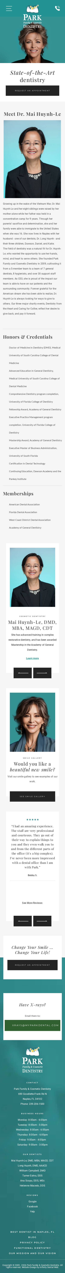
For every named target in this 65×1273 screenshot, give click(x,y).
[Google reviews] (28, 907)
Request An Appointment (32, 965)
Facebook (32, 1206)
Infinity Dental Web (49, 1267)
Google (32, 1201)
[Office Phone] (57, 12)
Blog (32, 1237)
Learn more (32, 658)
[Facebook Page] (32, 907)
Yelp (32, 1211)
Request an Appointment (32, 91)
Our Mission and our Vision (32, 1253)
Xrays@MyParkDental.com (35, 1025)
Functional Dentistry (32, 1248)
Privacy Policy (32, 1242)
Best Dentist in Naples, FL (32, 1232)
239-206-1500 (36, 1103)
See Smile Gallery (32, 796)
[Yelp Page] (37, 907)
